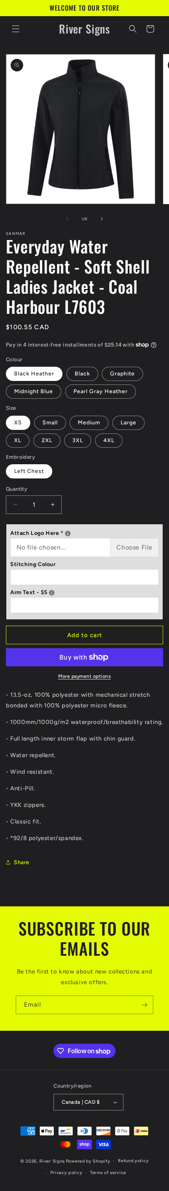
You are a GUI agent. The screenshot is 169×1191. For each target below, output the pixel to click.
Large (128, 422)
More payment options (84, 676)
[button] (15, 29)
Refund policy (133, 1160)
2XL (47, 440)
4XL (108, 440)
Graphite (122, 373)
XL (17, 440)
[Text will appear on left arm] (52, 593)
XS (18, 422)
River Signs (52, 1160)
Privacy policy (66, 1172)
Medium (89, 422)
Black (82, 373)
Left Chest (29, 471)
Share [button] (21, 862)
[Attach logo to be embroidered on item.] (68, 533)
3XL (77, 440)
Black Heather (34, 373)
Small (50, 422)
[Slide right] (101, 218)
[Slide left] (67, 218)
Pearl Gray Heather (100, 391)
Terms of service (108, 1172)
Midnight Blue (33, 391)
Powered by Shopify (88, 1160)
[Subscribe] (144, 1005)
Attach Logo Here (84, 532)
